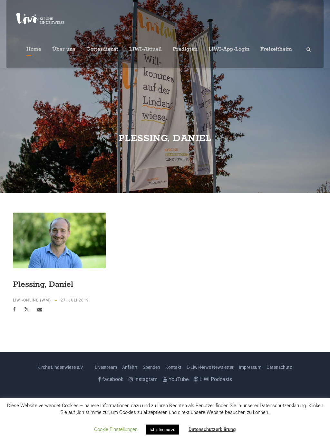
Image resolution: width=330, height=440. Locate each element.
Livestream (106, 367)
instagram (145, 379)
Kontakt (173, 367)
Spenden (151, 367)
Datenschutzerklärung (212, 429)
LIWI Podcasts (215, 379)
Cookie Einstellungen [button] (116, 429)
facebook (112, 379)
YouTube (178, 379)
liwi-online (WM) (32, 300)
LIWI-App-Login (229, 49)
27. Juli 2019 (75, 300)
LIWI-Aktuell (145, 49)
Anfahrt (130, 367)
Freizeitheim (276, 49)
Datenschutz (279, 367)
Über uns (63, 49)
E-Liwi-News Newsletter (210, 367)
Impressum (250, 367)
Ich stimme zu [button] (162, 429)
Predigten (185, 49)
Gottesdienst (102, 49)
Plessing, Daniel (43, 284)
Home (33, 49)
